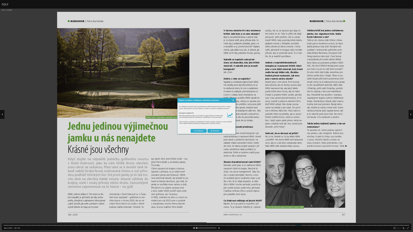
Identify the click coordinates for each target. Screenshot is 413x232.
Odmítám (215, 131)
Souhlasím (199, 131)
